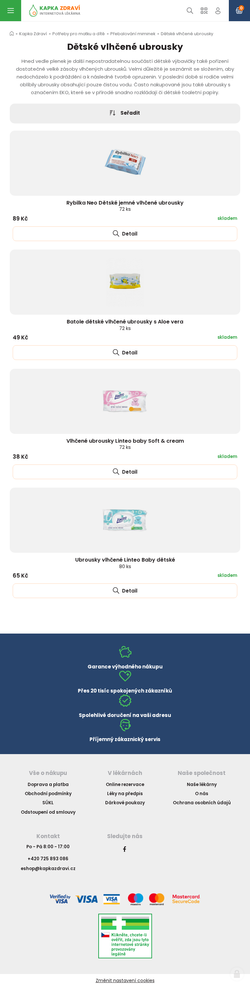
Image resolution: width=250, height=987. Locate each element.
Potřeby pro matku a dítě (78, 33)
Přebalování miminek (132, 33)
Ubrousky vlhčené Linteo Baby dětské (125, 562)
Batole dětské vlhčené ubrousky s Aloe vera (125, 324)
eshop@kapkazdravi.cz (48, 868)
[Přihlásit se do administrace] (236, 973)
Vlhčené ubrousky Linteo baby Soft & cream (125, 444)
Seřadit (130, 112)
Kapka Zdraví (33, 33)
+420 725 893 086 (48, 859)
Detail (129, 233)
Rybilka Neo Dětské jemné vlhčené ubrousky (125, 205)
